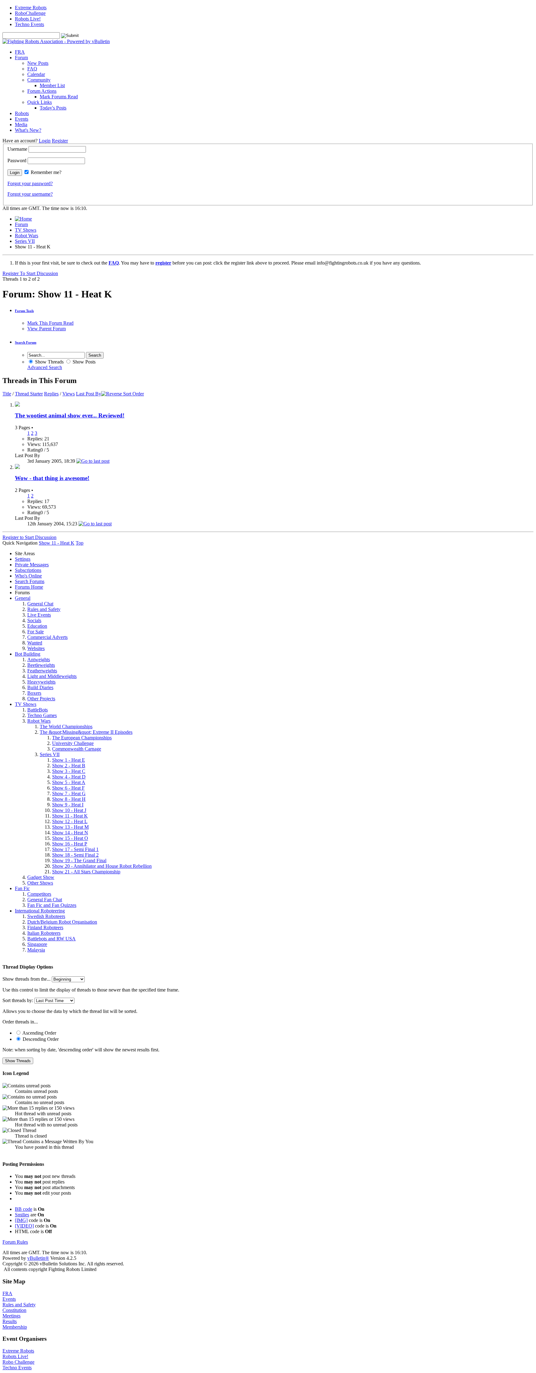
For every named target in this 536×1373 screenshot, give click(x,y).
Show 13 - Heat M (70, 827)
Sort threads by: (17, 1000)
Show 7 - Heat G (69, 793)
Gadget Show (40, 877)
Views (68, 393)
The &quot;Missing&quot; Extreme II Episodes (86, 732)
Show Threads (49, 361)
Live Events (39, 614)
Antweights (38, 659)
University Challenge (73, 743)
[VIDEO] (24, 1225)
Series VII (25, 241)
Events (21, 119)
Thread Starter (29, 393)
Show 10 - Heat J (69, 810)
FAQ (32, 68)
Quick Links (39, 102)
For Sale (35, 631)
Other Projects (41, 698)
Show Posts (83, 361)
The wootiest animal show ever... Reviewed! (69, 415)
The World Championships (66, 726)
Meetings (11, 1315)
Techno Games (42, 715)
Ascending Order (38, 1033)
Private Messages (32, 564)
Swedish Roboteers (46, 916)
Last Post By (88, 393)
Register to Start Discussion (29, 537)
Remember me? (46, 172)
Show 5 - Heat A (68, 782)
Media (21, 124)
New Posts (37, 63)
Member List (52, 85)
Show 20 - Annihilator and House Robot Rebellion (102, 866)
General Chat (40, 603)
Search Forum (25, 342)
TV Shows (25, 230)
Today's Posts (53, 107)
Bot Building (27, 654)
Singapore (37, 944)
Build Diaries (40, 687)
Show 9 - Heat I (67, 804)
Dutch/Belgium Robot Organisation (62, 922)
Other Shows (40, 882)
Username (17, 149)
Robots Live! (28, 18)
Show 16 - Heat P (69, 843)
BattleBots (37, 709)
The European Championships (82, 737)
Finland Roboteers (45, 927)
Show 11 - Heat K (70, 815)
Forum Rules (15, 1242)
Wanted (34, 642)
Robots (22, 113)
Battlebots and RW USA (51, 938)
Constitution (14, 1310)
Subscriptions (28, 570)
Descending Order (40, 1039)
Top (79, 543)
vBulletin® (38, 1258)
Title (6, 393)
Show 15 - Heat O (70, 838)
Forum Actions (41, 91)
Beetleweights (41, 665)
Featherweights (42, 670)
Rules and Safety (43, 609)
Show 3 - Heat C (68, 771)
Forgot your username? (30, 194)
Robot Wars (26, 235)
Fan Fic (22, 888)
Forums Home (29, 587)
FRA (20, 52)
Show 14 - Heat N (70, 832)
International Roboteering (40, 910)
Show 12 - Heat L (69, 821)
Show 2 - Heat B (68, 765)
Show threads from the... (26, 979)
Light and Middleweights (52, 676)
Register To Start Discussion (30, 273)
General (22, 598)
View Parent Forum (46, 328)
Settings (22, 559)
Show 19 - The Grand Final (79, 860)
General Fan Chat (44, 899)
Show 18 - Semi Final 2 (75, 855)
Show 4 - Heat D (69, 776)
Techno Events (29, 24)
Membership (14, 1327)
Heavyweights (41, 681)
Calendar (36, 74)
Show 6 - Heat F (68, 788)
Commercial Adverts (47, 637)
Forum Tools (24, 311)
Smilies (22, 1214)
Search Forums (29, 581)
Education (37, 626)
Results (9, 1321)
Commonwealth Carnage (76, 748)
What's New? (28, 130)
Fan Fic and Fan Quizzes (51, 905)
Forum (21, 57)
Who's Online (28, 575)
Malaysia (36, 949)
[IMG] (21, 1220)
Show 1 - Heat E (68, 760)
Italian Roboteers (43, 933)
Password (16, 160)
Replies (51, 393)
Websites (36, 648)
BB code (23, 1209)
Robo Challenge (18, 1362)
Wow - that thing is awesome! (52, 478)
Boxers (34, 693)
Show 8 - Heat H (69, 799)
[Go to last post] (92, 461)
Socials (34, 620)
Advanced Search (44, 367)
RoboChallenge (30, 13)
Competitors (39, 894)
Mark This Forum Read (50, 323)
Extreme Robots (31, 7)
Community (39, 79)
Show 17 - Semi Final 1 (75, 849)
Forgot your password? (30, 183)
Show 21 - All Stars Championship (86, 871)
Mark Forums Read (59, 96)
